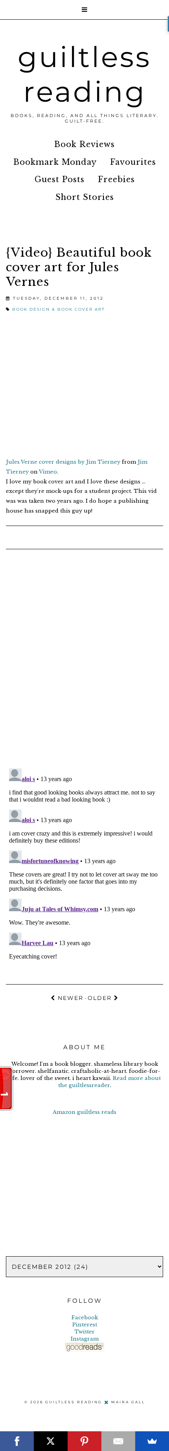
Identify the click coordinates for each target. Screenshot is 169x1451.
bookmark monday (55, 162)
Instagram (85, 1338)
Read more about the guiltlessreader (109, 1082)
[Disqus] (84, 659)
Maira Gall (128, 1401)
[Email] (118, 1441)
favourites (133, 162)
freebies (116, 179)
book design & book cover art (58, 309)
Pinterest (84, 1324)
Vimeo (48, 471)
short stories (84, 197)
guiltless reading (84, 74)
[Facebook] (17, 1441)
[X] (51, 1441)
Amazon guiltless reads (84, 1112)
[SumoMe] (152, 1441)
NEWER (69, 998)
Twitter (84, 1331)
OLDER (101, 998)
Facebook (85, 1317)
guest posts (59, 179)
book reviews (84, 144)
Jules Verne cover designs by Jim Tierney (63, 462)
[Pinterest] (84, 1441)
